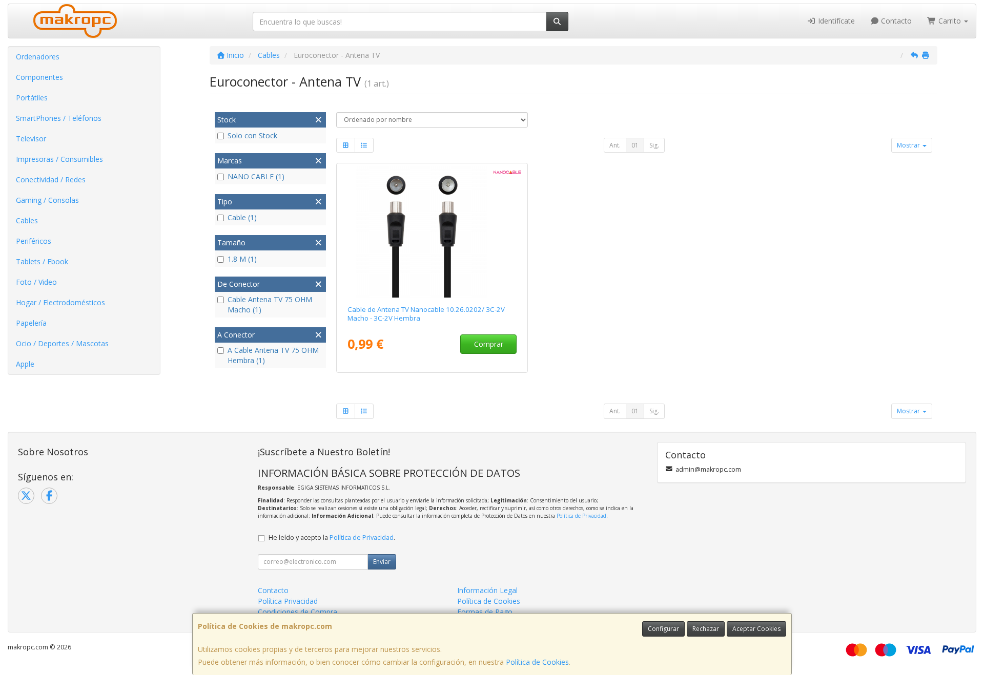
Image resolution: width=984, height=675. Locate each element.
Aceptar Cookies (756, 628)
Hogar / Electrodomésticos (60, 302)
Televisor (31, 138)
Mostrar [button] (909, 145)
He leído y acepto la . (332, 537)
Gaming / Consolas (47, 200)
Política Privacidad (288, 601)
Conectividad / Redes (51, 179)
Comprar (488, 344)
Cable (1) (242, 217)
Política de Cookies (537, 662)
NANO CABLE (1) (256, 176)
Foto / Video (36, 282)
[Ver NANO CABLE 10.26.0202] (432, 232)
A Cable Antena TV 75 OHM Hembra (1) (273, 355)
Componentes (39, 77)
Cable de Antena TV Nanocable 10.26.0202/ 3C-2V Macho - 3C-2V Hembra (426, 314)
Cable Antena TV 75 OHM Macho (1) (270, 304)
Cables (27, 220)
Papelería (31, 323)
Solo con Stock (252, 135)
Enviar (382, 561)
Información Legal (487, 590)
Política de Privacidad (581, 515)
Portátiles (32, 97)
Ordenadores (37, 56)
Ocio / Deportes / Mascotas (62, 343)
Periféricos (33, 241)
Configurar (663, 628)
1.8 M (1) (242, 259)
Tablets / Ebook (42, 261)
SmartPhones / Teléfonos (58, 118)
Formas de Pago (484, 612)
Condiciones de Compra (297, 612)
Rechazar (705, 628)
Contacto (895, 21)
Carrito (949, 21)
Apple (25, 364)
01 (635, 145)
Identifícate (835, 21)
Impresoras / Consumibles (59, 159)
